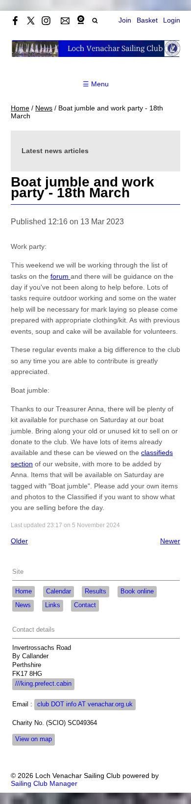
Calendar (58, 591)
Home (20, 108)
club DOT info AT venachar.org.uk (85, 704)
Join (125, 20)
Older (19, 541)
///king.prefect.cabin (43, 683)
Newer (170, 541)
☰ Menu (96, 84)
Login (171, 20)
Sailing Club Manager (44, 783)
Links (52, 605)
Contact (85, 605)
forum (60, 276)
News (43, 108)
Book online (137, 591)
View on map (33, 739)
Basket (147, 20)
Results (95, 591)
